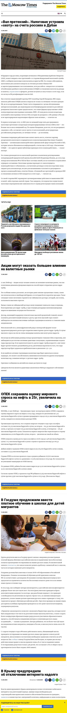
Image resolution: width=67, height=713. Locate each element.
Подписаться (33, 366)
